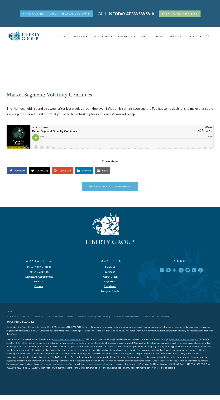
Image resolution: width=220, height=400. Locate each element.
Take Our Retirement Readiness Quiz (56, 13)
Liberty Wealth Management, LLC (68, 339)
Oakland (110, 266)
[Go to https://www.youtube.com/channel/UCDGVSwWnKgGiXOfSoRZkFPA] (187, 271)
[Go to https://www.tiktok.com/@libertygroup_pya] (200, 270)
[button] (208, 35)
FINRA (18, 343)
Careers (38, 286)
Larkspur (110, 271)
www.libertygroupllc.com (98, 364)
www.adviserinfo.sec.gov (55, 364)
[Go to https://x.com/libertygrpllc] (168, 271)
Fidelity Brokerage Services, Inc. (183, 339)
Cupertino (109, 281)
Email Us (39, 281)
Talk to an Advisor (180, 13)
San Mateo (110, 286)
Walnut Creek (110, 276)
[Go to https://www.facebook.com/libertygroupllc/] (161, 271)
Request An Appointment (39, 276)
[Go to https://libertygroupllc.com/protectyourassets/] (174, 271)
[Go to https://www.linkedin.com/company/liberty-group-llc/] (194, 271)
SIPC (24, 343)
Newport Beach (110, 291)
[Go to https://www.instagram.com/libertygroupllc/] (181, 271)
